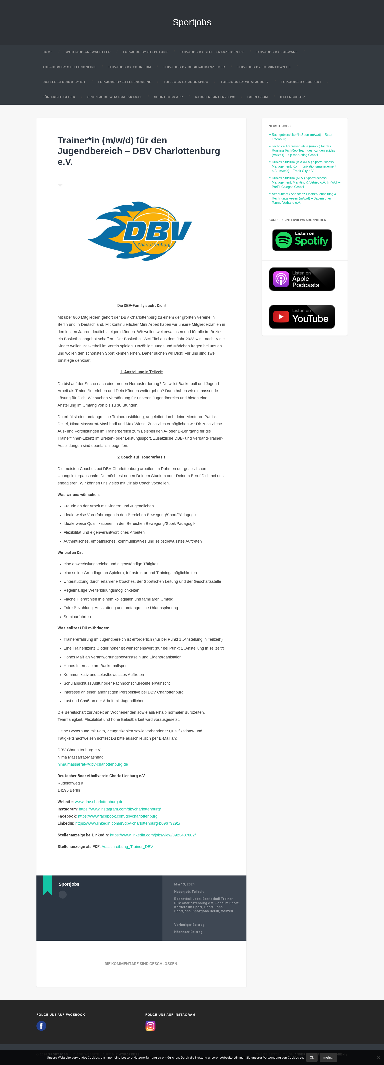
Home (47, 52)
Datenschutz (293, 97)
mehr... (328, 1057)
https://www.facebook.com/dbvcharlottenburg (118, 816)
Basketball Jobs (187, 899)
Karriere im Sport (188, 907)
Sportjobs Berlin (205, 911)
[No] (378, 1057)
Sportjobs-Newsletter (88, 52)
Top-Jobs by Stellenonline (69, 67)
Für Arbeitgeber (58, 97)
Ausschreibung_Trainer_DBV (127, 846)
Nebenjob (182, 892)
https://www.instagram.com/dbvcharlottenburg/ (120, 809)
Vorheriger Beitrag (189, 925)
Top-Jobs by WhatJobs (242, 82)
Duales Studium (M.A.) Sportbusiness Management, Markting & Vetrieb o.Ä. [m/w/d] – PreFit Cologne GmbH (306, 182)
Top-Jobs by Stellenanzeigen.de (212, 52)
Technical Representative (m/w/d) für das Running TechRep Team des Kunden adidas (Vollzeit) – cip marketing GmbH (303, 150)
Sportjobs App (168, 97)
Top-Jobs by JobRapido (185, 82)
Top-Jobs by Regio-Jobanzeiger (194, 67)
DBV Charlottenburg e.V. (194, 903)
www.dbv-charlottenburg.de (99, 802)
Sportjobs (192, 22)
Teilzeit (198, 892)
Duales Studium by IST (64, 82)
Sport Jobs (213, 907)
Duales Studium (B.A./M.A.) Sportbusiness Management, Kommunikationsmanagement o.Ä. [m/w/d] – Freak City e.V (304, 166)
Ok (312, 1057)
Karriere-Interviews (215, 97)
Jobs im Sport (227, 903)
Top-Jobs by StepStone (145, 52)
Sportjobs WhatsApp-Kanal (114, 97)
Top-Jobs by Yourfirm (129, 67)
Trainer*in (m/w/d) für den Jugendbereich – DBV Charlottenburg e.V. (139, 151)
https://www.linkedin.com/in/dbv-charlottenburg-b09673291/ (127, 823)
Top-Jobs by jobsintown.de (264, 67)
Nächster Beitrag (188, 932)
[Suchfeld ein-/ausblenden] (340, 97)
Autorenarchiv (63, 895)
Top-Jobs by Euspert (301, 82)
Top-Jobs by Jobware (277, 52)
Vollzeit (227, 911)
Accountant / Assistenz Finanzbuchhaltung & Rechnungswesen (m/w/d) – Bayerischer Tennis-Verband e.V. (304, 198)
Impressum (257, 97)
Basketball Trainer (217, 899)
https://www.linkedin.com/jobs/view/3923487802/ (153, 835)
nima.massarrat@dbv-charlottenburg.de (93, 764)
